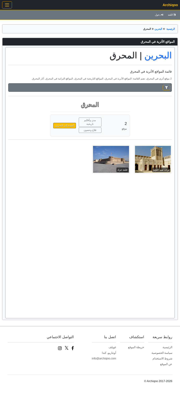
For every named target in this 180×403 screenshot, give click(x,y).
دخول (157, 14)
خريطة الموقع (136, 347)
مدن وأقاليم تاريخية (90, 122)
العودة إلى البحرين (64, 125)
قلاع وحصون (90, 130)
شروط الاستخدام (162, 358)
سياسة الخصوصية (162, 352)
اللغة (170, 14)
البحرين (158, 28)
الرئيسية (170, 28)
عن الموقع (166, 364)
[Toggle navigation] (7, 4)
